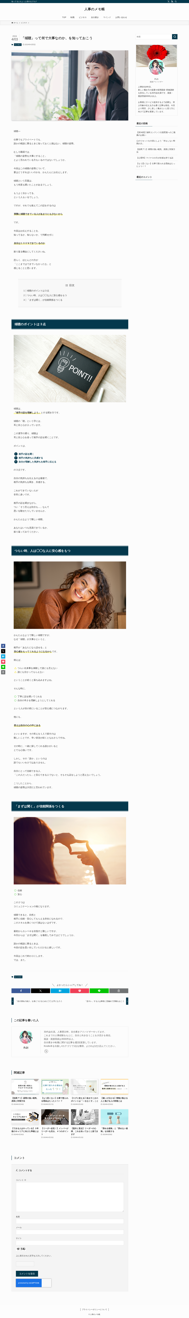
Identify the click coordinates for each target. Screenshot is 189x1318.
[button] (20, 990)
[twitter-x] (168, 1)
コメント (21, 1180)
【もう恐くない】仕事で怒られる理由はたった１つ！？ (155, 164)
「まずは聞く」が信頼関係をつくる (44, 300)
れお (26, 1047)
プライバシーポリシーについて (94, 1309)
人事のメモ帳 (94, 9)
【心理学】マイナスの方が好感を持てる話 (154, 158)
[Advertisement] (156, 202)
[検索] (176, 1)
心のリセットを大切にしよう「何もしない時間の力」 (155, 142)
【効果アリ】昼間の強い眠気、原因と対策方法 (155, 150)
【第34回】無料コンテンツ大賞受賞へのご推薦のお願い (155, 133)
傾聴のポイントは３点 (38, 290)
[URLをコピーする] (118, 990)
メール (19, 1227)
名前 (18, 1217)
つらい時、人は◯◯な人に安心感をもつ (47, 295)
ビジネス (18, 44)
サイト (19, 1238)
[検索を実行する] (175, 36)
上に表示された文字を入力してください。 (34, 1256)
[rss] (172, 1)
